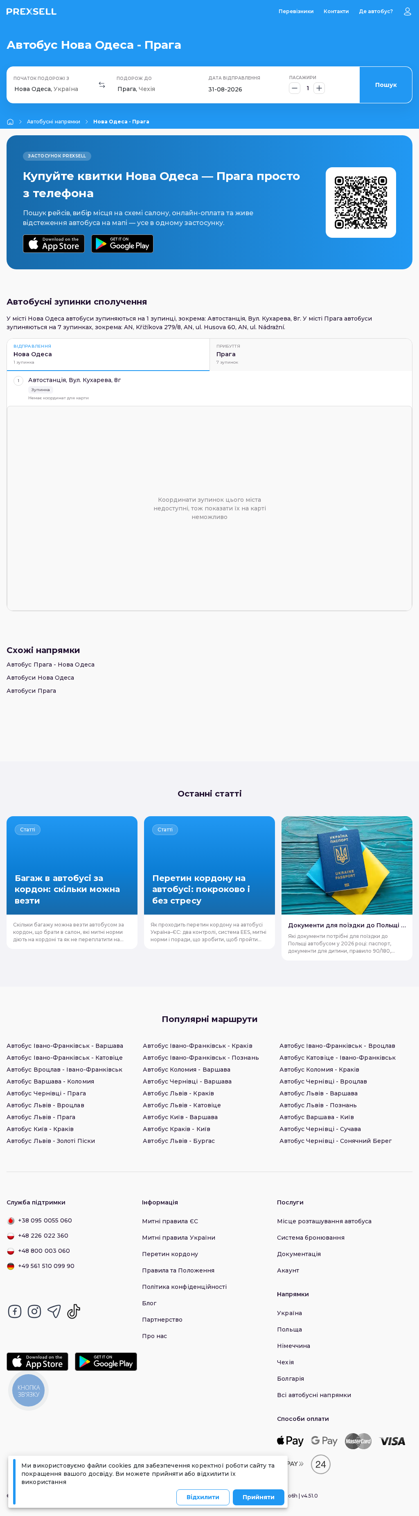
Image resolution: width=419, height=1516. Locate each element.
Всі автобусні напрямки (314, 1395)
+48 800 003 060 (44, 1250)
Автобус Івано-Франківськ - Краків (197, 1045)
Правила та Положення (178, 1270)
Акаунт (288, 1270)
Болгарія (290, 1378)
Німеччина (293, 1346)
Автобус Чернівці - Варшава (187, 1081)
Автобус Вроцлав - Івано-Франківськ (64, 1069)
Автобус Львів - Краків (178, 1093)
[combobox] (15, 89)
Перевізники (296, 11)
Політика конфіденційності (184, 1287)
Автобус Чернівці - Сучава (320, 1129)
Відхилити (203, 1497)
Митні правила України (178, 1237)
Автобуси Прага (31, 690)
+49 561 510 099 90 (46, 1266)
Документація (299, 1254)
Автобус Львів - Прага (41, 1117)
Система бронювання (310, 1237)
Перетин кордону (170, 1254)
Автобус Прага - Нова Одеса (51, 664)
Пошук (386, 85)
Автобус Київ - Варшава (180, 1117)
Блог (149, 1303)
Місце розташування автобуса (324, 1221)
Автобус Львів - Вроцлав (45, 1105)
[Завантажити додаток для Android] (122, 243)
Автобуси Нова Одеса (40, 677)
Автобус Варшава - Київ (316, 1117)
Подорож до (134, 78)
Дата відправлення (234, 78)
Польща (289, 1329)
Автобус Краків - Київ (176, 1129)
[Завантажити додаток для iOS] (54, 243)
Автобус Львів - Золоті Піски (51, 1141)
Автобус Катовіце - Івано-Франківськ (337, 1057)
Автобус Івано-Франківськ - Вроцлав (337, 1045)
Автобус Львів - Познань (318, 1105)
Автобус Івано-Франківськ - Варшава (65, 1045)
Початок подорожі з (41, 78)
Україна (289, 1313)
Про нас (154, 1336)
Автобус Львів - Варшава (318, 1093)
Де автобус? (376, 11)
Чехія (285, 1362)
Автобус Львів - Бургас (179, 1141)
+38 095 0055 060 (45, 1220)
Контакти (336, 11)
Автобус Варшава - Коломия (50, 1081)
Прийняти (259, 1497)
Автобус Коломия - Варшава (186, 1069)
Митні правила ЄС (170, 1221)
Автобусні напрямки (53, 121)
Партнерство (162, 1319)
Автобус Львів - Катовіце (182, 1105)
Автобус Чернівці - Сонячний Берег (335, 1141)
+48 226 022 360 (43, 1235)
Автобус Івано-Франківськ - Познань (201, 1057)
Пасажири (302, 77)
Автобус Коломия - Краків (319, 1069)
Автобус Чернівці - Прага (46, 1093)
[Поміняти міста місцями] (102, 85)
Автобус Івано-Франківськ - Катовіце (65, 1057)
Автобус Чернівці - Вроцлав (323, 1081)
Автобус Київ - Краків (40, 1129)
